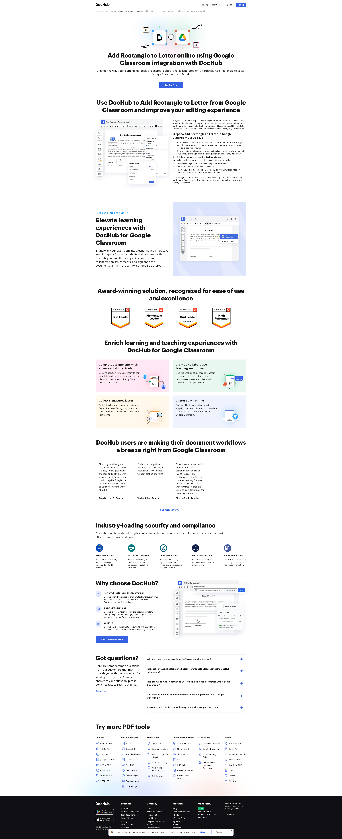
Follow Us (230, 814)
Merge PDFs (131, 770)
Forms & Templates (130, 811)
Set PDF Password (237, 754)
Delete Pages (132, 786)
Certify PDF (233, 749)
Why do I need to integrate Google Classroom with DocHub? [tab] (179, 659)
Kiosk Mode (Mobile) (157, 769)
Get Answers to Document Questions (209, 765)
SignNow (176, 821)
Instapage (177, 827)
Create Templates (185, 770)
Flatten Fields (131, 759)
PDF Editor (126, 808)
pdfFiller (176, 815)
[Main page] (103, 5)
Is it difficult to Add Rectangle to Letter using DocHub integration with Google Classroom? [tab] (188, 683)
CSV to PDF (105, 770)
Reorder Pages (132, 781)
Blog (175, 808)
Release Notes (153, 827)
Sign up (241, 4)
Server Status (127, 818)
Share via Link (183, 749)
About (149, 808)
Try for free (171, 85)
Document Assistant (212, 743)
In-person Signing (159, 762)
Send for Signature (160, 749)
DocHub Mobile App (181, 811)
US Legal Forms (179, 818)
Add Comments (184, 743)
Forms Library (127, 824)
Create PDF (131, 749)
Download (233, 775)
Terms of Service (154, 811)
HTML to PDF (106, 775)
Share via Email (183, 754)
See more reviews (169, 510)
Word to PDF (106, 743)
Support (150, 824)
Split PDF (130, 765)
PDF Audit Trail (235, 743)
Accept (219, 832)
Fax (178, 759)
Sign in (229, 4)
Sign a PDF (156, 743)
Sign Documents (128, 815)
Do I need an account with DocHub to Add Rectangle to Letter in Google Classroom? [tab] (185, 696)
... (201, 832)
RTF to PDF (105, 781)
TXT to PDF (105, 749)
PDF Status (182, 765)
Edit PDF (129, 743)
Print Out (232, 781)
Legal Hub (151, 818)
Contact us (101, 691)
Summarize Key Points (209, 755)
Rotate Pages (132, 775)
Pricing (205, 4)
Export (231, 770)
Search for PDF (235, 765)
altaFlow (176, 824)
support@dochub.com (232, 803)
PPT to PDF (105, 765)
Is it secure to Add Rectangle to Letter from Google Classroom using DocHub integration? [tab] (188, 670)
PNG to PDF (105, 754)
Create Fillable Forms (183, 777)
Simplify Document (211, 749)
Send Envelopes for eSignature (160, 755)
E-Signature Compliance (157, 821)
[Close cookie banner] (231, 831)
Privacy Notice (153, 815)
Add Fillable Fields (133, 754)
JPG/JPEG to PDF (107, 759)
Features (216, 4)
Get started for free (112, 639)
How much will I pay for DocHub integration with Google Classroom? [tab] (183, 707)
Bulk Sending (157, 776)
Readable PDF (235, 759)
